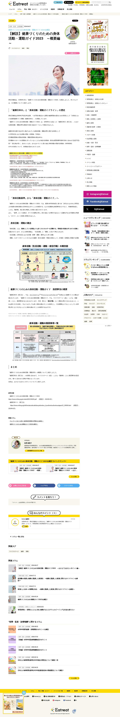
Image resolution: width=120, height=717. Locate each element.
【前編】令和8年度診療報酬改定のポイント (32, 650)
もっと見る (74, 476)
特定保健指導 (91, 107)
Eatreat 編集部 (25, 519)
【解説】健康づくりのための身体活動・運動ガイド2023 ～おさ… (65, 469)
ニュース (12, 9)
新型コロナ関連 (91, 186)
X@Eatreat (99, 209)
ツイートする (68, 485)
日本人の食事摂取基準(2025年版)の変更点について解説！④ (38, 660)
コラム (19, 9)
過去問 (76, 691)
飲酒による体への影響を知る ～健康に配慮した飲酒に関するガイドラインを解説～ (46, 589)
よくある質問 (25, 696)
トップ (10, 14)
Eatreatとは (37, 696)
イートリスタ (44, 9)
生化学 (86, 314)
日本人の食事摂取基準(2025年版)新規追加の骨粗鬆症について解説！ (41, 670)
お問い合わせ (94, 696)
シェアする (44, 485)
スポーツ (104, 314)
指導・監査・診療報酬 (25, 14)
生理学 (93, 314)
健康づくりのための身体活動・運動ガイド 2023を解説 (46, 14)
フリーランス (101, 303)
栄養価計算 (61, 9)
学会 (85, 303)
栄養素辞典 (90, 95)
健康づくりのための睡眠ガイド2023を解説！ (24, 424)
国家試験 (87, 307)
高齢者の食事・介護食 (94, 127)
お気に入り (73, 53)
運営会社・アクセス (65, 696)
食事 (90, 321)
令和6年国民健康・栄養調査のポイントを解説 (33, 629)
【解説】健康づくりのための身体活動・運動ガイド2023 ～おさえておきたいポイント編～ (49, 568)
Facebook (68, 700)
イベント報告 (91, 162)
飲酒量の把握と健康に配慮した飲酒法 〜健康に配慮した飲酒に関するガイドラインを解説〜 (48, 579)
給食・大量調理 (91, 115)
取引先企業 (46, 700)
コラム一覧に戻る (18, 536)
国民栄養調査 (102, 310)
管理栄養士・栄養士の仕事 (95, 99)
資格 (93, 307)
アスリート (87, 318)
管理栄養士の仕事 (89, 300)
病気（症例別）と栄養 (94, 119)
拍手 (26, 526)
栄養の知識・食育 (92, 111)
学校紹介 (89, 174)
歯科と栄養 (90, 123)
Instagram (57, 700)
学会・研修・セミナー (30, 9)
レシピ (89, 158)
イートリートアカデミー (94, 166)
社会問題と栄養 (91, 138)
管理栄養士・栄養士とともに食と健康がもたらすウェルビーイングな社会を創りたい (46, 609)
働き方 (94, 310)
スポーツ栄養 (91, 135)
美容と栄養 (90, 131)
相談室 (53, 9)
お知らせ (89, 178)
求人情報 (69, 9)
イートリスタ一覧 (58, 691)
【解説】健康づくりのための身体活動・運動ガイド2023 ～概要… (30, 469)
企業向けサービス (81, 696)
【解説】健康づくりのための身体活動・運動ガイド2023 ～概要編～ (77, 14)
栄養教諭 (87, 310)
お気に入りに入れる (19, 485)
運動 (28, 48)
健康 (23, 48)
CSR (98, 314)
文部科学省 (100, 307)
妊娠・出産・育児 (92, 142)
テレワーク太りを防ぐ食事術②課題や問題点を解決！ (27, 421)
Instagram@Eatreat (99, 194)
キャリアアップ (101, 300)
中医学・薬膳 (91, 154)
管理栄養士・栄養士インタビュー (97, 103)
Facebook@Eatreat (99, 201)
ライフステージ (16, 48)
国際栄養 (89, 150)
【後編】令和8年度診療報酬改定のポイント (32, 639)
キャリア (92, 303)
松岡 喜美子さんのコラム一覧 (34, 450)
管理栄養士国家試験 (93, 170)
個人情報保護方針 (50, 696)
